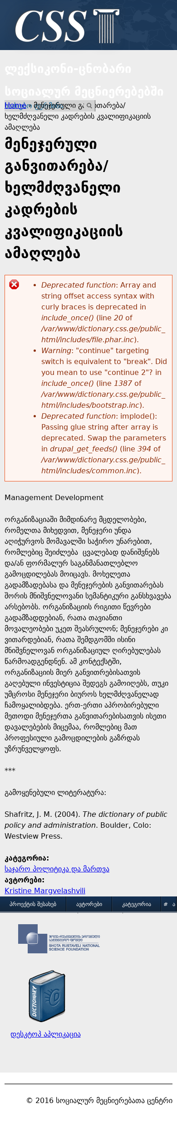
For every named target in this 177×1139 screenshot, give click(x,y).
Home (15, 105)
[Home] (65, 27)
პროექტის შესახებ (33, 904)
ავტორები (89, 904)
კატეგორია (136, 904)
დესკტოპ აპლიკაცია (45, 1034)
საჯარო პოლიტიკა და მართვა (57, 869)
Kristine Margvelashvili (45, 890)
